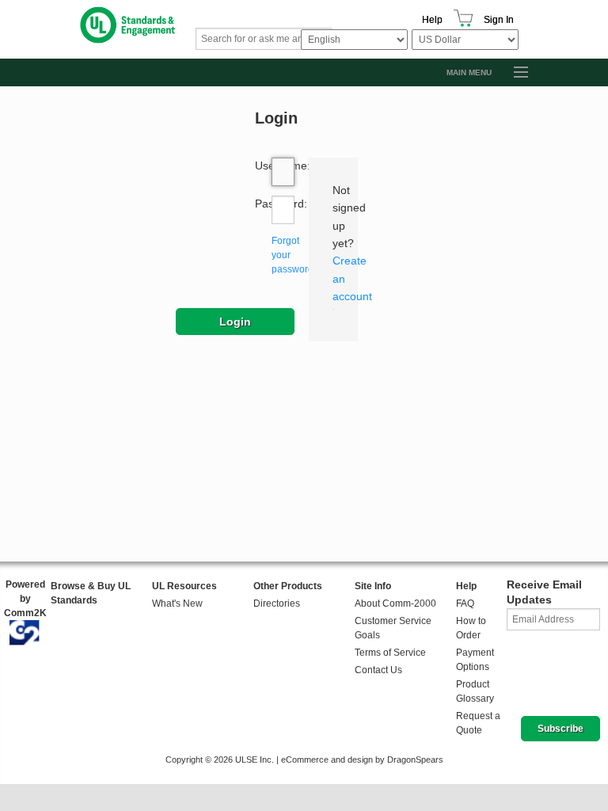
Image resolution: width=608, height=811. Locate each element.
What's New (177, 603)
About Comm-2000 (395, 603)
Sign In (499, 19)
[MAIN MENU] (513, 72)
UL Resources (184, 586)
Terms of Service (390, 652)
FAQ (465, 603)
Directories (276, 603)
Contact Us (378, 670)
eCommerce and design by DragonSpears (362, 759)
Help (432, 19)
